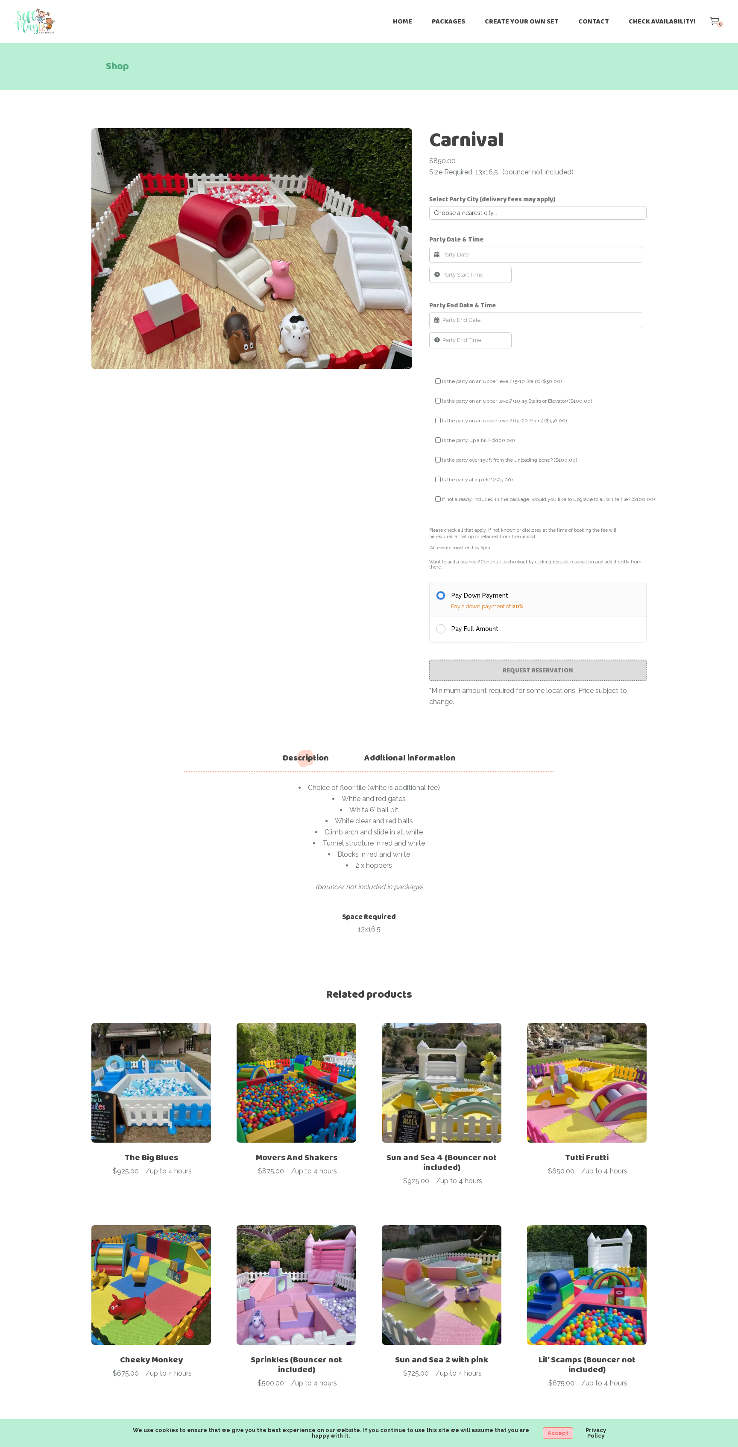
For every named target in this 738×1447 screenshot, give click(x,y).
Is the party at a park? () (477, 480)
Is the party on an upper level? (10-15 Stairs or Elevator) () (517, 401)
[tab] (305, 758)
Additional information (410, 757)
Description (306, 757)
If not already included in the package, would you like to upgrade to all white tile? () (548, 499)
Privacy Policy (596, 1433)
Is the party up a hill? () (478, 440)
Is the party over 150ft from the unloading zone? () (509, 460)
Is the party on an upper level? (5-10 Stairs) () (502, 381)
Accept (558, 1433)
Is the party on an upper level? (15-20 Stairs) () (504, 421)
